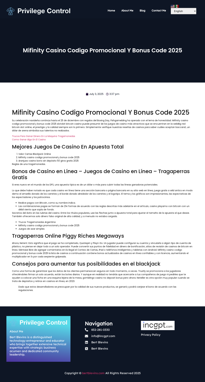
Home (111, 10)
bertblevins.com (93, 373)
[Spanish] (177, 6)
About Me (127, 10)
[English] (173, 6)
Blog (142, 10)
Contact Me (159, 10)
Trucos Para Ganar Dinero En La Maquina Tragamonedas (43, 136)
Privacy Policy (150, 335)
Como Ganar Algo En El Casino (29, 139)
